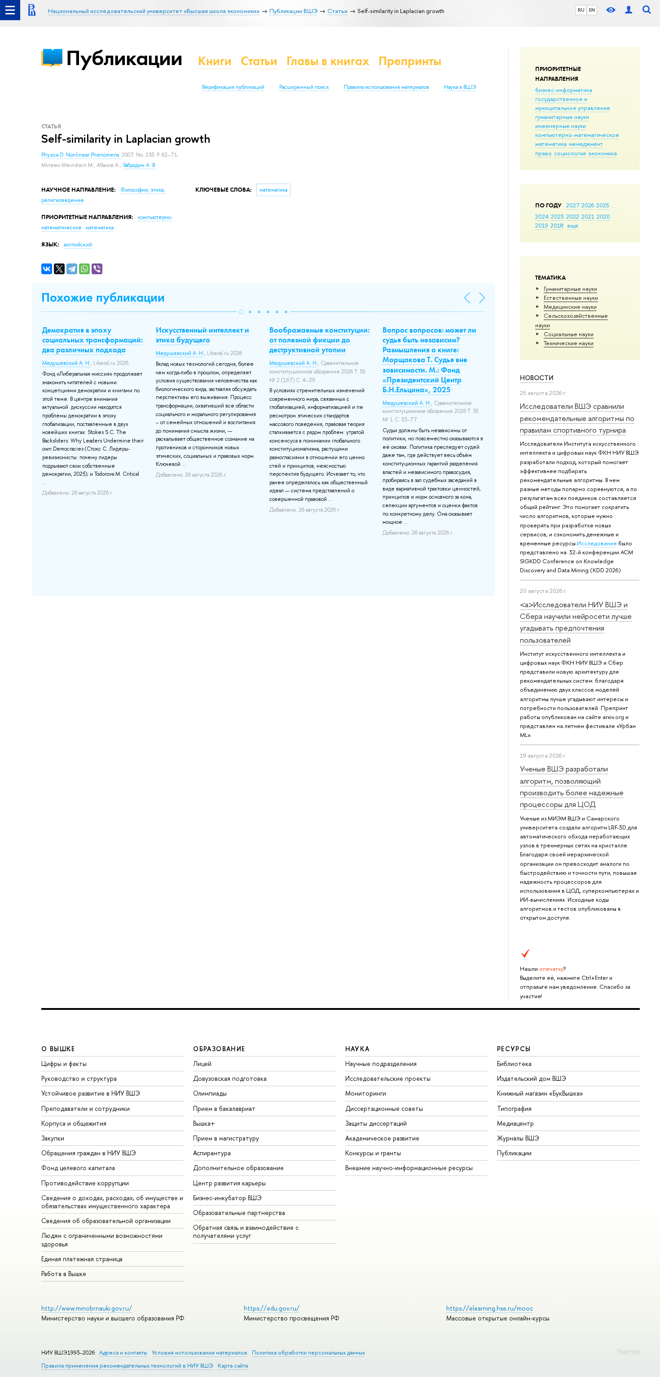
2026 (587, 205)
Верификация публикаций (233, 87)
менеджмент (586, 144)
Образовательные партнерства (239, 1212)
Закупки (52, 1138)
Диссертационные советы (384, 1108)
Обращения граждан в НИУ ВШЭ (88, 1153)
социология (570, 153)
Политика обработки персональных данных (308, 1352)
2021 (587, 216)
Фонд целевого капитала (78, 1167)
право (543, 153)
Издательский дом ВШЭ (531, 1078)
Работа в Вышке (63, 1273)
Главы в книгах (328, 61)
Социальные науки (569, 334)
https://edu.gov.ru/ (271, 1308)
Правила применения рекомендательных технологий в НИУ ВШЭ (127, 1365)
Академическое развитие (382, 1138)
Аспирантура (212, 1153)
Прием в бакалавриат (224, 1108)
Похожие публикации (103, 297)
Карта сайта (233, 1365)
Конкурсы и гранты (373, 1153)
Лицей (202, 1063)
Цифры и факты (64, 1063)
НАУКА (357, 1048)
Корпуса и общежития (73, 1123)
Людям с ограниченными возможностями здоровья (102, 1239)
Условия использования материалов (199, 1352)
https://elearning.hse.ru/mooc (489, 1308)
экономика (602, 153)
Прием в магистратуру (226, 1138)
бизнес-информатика (563, 90)
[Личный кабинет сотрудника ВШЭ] (628, 10)
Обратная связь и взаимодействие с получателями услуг (246, 1231)
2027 (572, 205)
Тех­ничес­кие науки (569, 343)
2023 (557, 216)
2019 (541, 225)
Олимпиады (210, 1093)
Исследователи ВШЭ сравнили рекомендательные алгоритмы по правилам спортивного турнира (577, 418)
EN (592, 10)
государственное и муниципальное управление (572, 103)
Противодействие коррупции (85, 1183)
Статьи (259, 61)
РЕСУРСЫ (514, 1048)
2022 (572, 216)
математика (551, 144)
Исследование (597, 543)
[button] (241, 311)
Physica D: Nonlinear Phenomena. (81, 154)
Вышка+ (204, 1123)
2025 (602, 205)
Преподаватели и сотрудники (85, 1108)
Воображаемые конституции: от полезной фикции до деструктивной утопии (319, 340)
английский (78, 244)
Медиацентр (515, 1123)
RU (581, 10)
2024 (542, 216)
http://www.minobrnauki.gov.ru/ (86, 1308)
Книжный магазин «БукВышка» (540, 1093)
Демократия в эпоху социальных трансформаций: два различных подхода (92, 340)
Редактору (628, 1351)
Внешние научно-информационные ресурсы (409, 1167)
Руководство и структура (79, 1078)
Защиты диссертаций (376, 1123)
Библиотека (514, 1063)
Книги (215, 61)
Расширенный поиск (304, 87)
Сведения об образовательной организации (106, 1220)
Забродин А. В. (139, 165)
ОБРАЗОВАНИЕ (219, 1048)
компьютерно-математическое (577, 135)
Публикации (124, 57)
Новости (537, 377)
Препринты (409, 61)
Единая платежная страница (82, 1258)
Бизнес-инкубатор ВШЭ (227, 1197)
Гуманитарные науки (570, 289)
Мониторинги (365, 1093)
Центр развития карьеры (229, 1183)
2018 (556, 225)
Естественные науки (571, 298)
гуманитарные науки (562, 117)
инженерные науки (560, 126)
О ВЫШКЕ (58, 1048)
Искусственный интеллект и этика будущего (202, 335)
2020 (603, 216)
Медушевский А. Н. (66, 363)
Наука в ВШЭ (460, 87)
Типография (514, 1108)
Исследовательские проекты (388, 1078)
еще (572, 225)
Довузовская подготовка (230, 1078)
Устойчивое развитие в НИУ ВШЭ (90, 1093)
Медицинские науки (570, 307)
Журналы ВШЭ (518, 1138)
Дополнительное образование (238, 1167)
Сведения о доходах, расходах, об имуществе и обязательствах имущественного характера (112, 1201)
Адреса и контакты (123, 1352)
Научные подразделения (381, 1063)
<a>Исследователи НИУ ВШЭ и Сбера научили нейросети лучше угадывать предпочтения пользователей (576, 622)
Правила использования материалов (386, 87)
